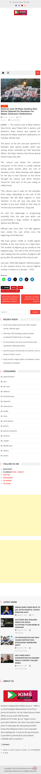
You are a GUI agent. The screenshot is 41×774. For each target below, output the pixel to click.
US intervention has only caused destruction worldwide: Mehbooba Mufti (20, 344)
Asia (4, 382)
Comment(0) (15, 120)
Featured (6, 401)
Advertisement (8, 377)
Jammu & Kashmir (10, 431)
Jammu (4, 106)
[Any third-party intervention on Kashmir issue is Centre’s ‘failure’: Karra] (7, 658)
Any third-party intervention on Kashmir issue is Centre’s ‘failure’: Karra (21, 352)
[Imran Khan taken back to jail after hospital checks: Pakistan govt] (7, 610)
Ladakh (6, 441)
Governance (7, 406)
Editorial (6, 391)
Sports (5, 455)
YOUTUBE (7, 483)
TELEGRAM (7, 480)
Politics (6, 451)
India (5, 416)
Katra (20, 287)
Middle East (7, 446)
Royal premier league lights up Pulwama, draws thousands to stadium (21, 361)
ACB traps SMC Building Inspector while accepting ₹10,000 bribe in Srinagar (18, 335)
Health (5, 411)
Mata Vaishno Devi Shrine (10, 291)
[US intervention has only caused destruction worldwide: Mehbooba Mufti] (7, 640)
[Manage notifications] (35, 768)
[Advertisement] (20, 50)
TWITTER (6, 475)
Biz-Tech (6, 386)
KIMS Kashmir (19, 633)
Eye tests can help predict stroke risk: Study (31, 299)
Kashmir (6, 436)
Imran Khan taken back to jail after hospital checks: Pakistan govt (19, 327)
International (8, 421)
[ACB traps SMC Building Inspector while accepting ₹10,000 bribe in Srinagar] (7, 622)
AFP (32, 615)
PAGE (14, 472)
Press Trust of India (21, 651)
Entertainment (8, 396)
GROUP (21, 472)
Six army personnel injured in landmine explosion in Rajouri (10, 299)
